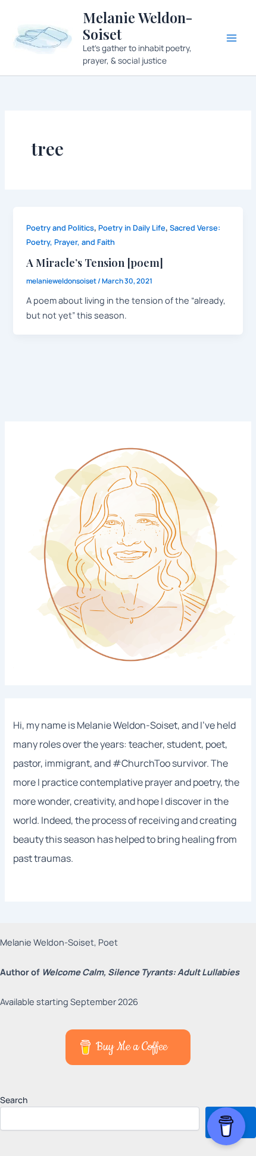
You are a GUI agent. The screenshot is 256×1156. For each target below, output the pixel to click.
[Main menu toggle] (231, 38)
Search (13, 1099)
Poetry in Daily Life (132, 227)
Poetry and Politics (60, 227)
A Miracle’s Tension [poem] (94, 262)
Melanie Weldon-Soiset (138, 25)
